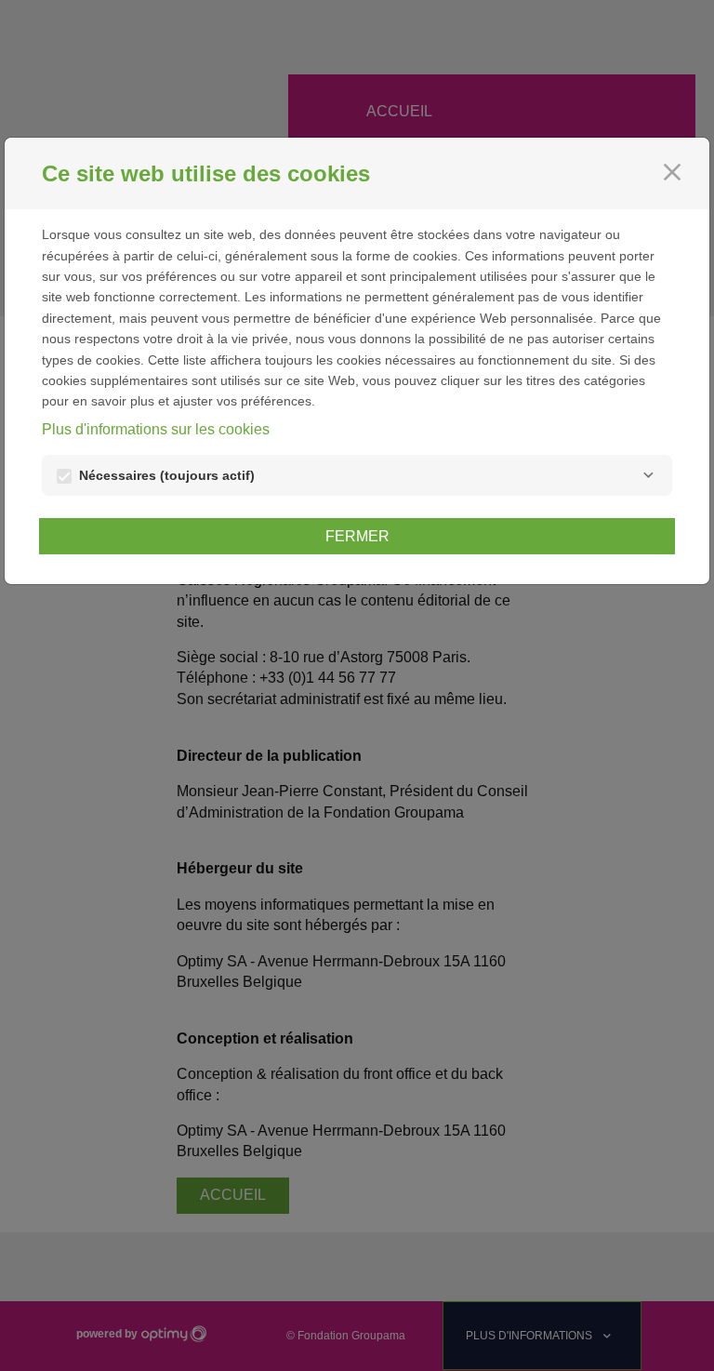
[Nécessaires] (648, 475)
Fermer (357, 536)
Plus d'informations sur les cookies (156, 429)
